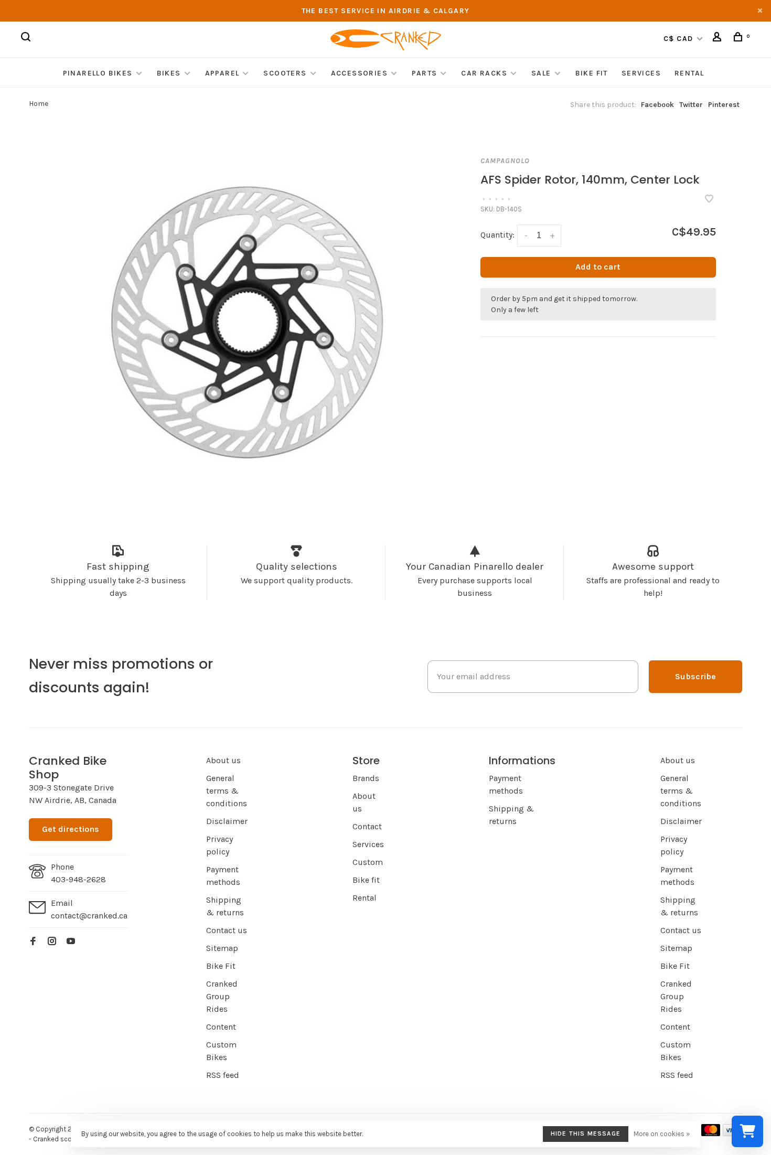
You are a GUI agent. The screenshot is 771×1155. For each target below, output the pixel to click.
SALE (541, 73)
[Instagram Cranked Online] (52, 942)
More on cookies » (662, 1134)
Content (221, 1027)
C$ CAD (679, 38)
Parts (424, 73)
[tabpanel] (253, 320)
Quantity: (497, 235)
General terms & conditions (226, 790)
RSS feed (222, 1075)
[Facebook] (33, 942)
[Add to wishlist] (709, 200)
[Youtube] (71, 942)
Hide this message (585, 1133)
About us (223, 760)
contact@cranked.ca (89, 916)
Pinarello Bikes (98, 73)
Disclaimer (227, 821)
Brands (365, 778)
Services (641, 73)
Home (38, 103)
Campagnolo (505, 160)
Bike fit (366, 880)
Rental (689, 73)
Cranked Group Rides (222, 996)
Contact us (226, 930)
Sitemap (222, 948)
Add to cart (597, 267)
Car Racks (484, 73)
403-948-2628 (78, 879)
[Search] (27, 38)
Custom (367, 862)
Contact (367, 826)
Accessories (360, 73)
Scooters (284, 73)
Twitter (691, 104)
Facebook (657, 104)
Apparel (222, 73)
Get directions (70, 829)
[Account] (718, 38)
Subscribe (695, 676)
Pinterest (724, 104)
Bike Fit (591, 73)
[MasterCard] (711, 1133)
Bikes (169, 73)
